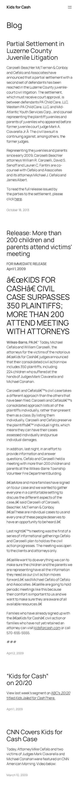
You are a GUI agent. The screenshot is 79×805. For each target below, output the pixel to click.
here (18, 198)
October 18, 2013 (18, 210)
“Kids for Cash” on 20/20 (27, 679)
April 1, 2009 (15, 709)
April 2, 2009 (15, 653)
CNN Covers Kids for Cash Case (35, 735)
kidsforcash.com (47, 627)
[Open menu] (69, 7)
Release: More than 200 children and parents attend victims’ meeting (39, 243)
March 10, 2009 (17, 775)
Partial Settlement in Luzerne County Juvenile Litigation (35, 50)
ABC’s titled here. (38, 695)
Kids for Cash (19, 7)
